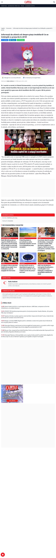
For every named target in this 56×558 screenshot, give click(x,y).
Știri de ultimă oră (6, 238)
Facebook (6, 40)
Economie (10, 221)
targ (16, 218)
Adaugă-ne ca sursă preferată (12, 77)
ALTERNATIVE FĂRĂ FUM (14, 6)
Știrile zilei (6, 303)
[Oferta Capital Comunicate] (28, 394)
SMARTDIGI (4, 6)
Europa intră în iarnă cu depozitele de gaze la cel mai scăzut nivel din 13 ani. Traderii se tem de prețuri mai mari (27, 269)
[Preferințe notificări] (3, 555)
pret (13, 218)
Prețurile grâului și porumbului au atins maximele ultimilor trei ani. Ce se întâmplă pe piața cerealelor (27, 243)
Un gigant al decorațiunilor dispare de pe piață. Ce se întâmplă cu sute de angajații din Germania (9, 268)
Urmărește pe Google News (32, 77)
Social (39, 238)
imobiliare (9, 218)
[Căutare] (54, 2)
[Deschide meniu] (2, 2)
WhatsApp (21, 40)
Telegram (13, 40)
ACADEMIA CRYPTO (30, 6)
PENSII (22, 6)
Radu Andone (10, 81)
